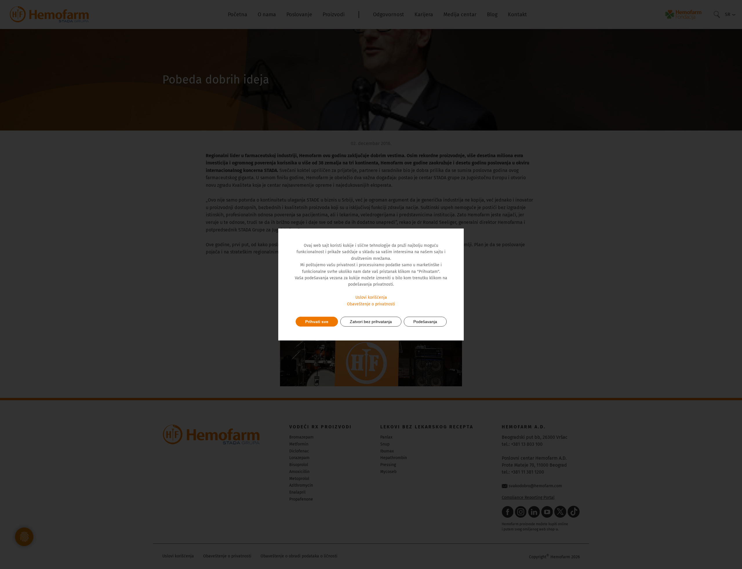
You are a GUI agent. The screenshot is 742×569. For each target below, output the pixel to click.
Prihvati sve (316, 321)
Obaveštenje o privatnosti (371, 304)
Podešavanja (425, 321)
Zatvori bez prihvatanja (371, 321)
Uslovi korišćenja (371, 297)
